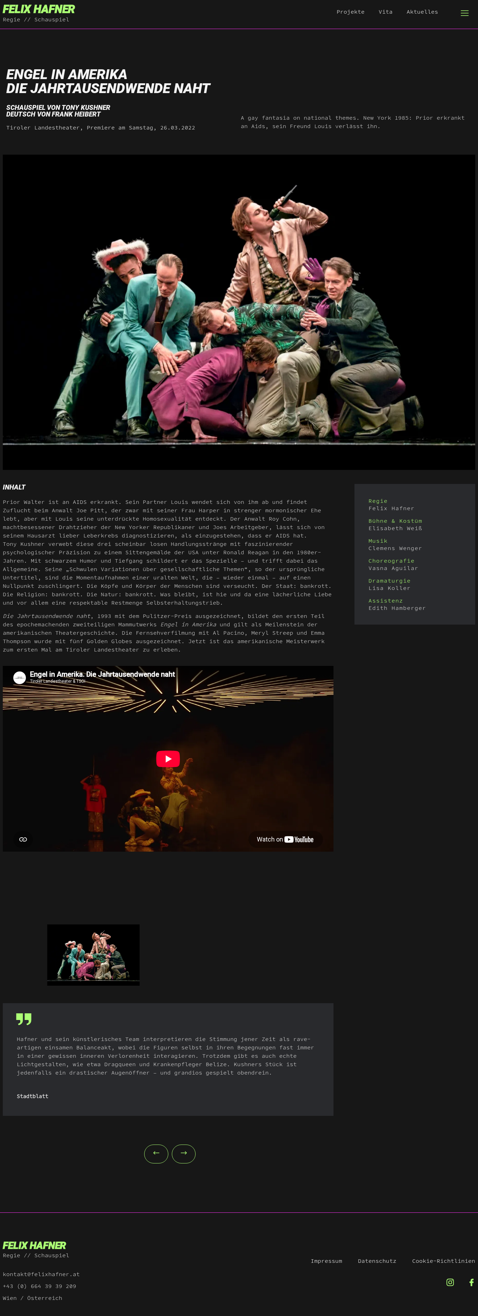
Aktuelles (422, 11)
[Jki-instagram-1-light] (450, 1282)
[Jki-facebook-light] (471, 1282)
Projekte (351, 11)
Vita (386, 11)
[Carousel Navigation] (168, 1152)
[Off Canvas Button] (465, 13)
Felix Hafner (39, 9)
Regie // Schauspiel (36, 19)
